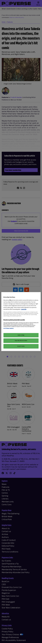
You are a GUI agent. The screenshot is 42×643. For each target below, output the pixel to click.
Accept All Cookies (21, 346)
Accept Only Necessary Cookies (21, 340)
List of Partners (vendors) (8, 328)
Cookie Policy (23, 309)
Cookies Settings (21, 335)
